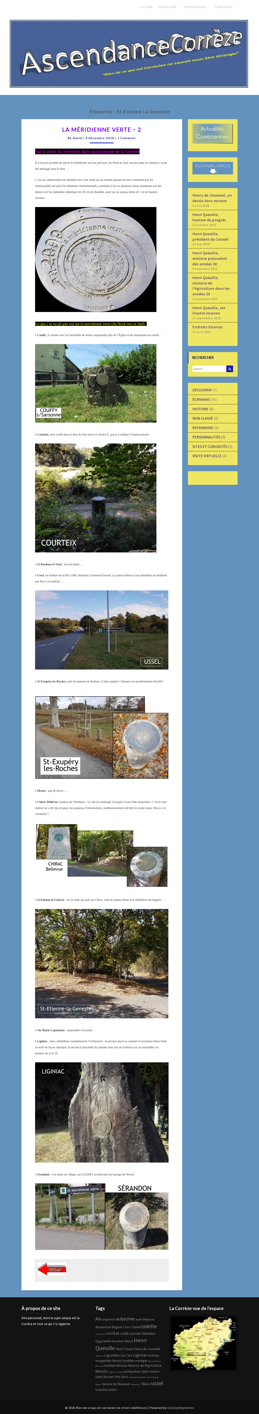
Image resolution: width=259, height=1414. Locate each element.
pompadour (132, 1371)
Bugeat (117, 1327)
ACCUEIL (146, 6)
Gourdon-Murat (122, 1341)
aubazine (125, 1319)
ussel (157, 1383)
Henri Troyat (124, 1349)
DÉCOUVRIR (168, 6)
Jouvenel (99, 1356)
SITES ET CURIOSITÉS (209, 446)
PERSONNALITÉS (206, 437)
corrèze (112, 1333)
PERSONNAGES (195, 6)
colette (149, 1326)
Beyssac (148, 1319)
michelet (109, 1366)
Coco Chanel (131, 1327)
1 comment (126, 138)
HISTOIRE (200, 408)
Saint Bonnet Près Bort (111, 1377)
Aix (98, 1319)
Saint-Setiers (150, 1371)
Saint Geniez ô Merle (137, 1377)
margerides (103, 1361)
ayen (138, 1319)
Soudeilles (135, 1384)
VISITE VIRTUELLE (207, 455)
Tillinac (145, 1384)
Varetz (112, 1390)
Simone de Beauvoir (116, 1384)
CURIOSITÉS (224, 6)
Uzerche (101, 1390)
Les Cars (126, 1355)
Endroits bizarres (207, 327)
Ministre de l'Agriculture (145, 1366)
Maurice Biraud (154, 1361)
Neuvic (101, 1371)
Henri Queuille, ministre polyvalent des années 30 (209, 258)
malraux (153, 1355)
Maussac (99, 1366)
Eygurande (103, 1341)
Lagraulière (112, 1355)
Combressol (100, 1334)
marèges (141, 1361)
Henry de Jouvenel (147, 1349)
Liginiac (140, 1355)
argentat (108, 1319)
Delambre (148, 1333)
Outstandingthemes (180, 1408)
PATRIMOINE (202, 427)
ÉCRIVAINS (201, 399)
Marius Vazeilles (123, 1361)
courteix (135, 1333)
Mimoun (121, 1366)
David (77, 138)
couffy (124, 1333)
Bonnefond (103, 1327)
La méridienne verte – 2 (101, 129)
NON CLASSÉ (202, 418)
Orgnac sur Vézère (116, 1372)
